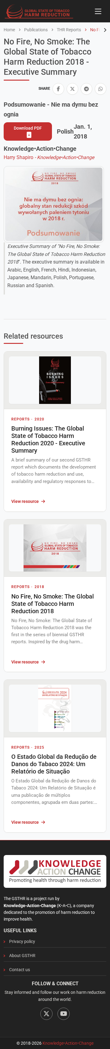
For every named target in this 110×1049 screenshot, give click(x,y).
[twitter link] (72, 89)
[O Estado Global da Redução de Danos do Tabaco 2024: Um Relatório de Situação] (55, 708)
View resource (25, 501)
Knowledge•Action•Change (68, 1043)
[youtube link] (63, 1014)
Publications (35, 29)
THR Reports (68, 29)
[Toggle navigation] (98, 11)
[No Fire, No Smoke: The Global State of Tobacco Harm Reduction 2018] (55, 548)
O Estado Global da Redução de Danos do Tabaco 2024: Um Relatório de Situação (54, 764)
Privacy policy (22, 941)
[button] (58, 89)
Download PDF (28, 128)
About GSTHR (22, 955)
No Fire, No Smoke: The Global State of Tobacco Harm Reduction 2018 (52, 604)
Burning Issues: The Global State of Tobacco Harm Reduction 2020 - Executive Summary (48, 439)
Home (9, 29)
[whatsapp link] (100, 89)
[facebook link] (58, 89)
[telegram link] (86, 89)
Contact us (19, 969)
